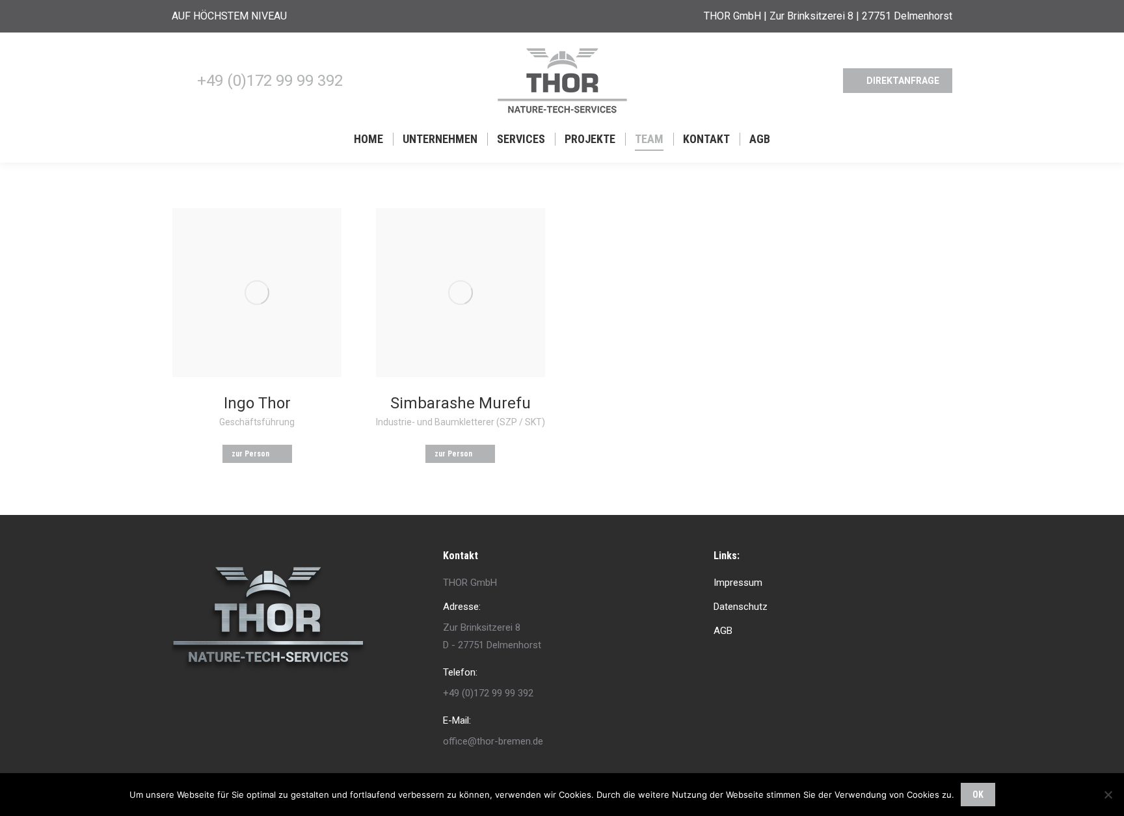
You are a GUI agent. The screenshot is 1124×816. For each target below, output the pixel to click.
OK (977, 794)
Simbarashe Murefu (460, 403)
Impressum (738, 582)
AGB (723, 631)
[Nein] (1107, 794)
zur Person (250, 453)
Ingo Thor (257, 403)
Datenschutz (741, 606)
